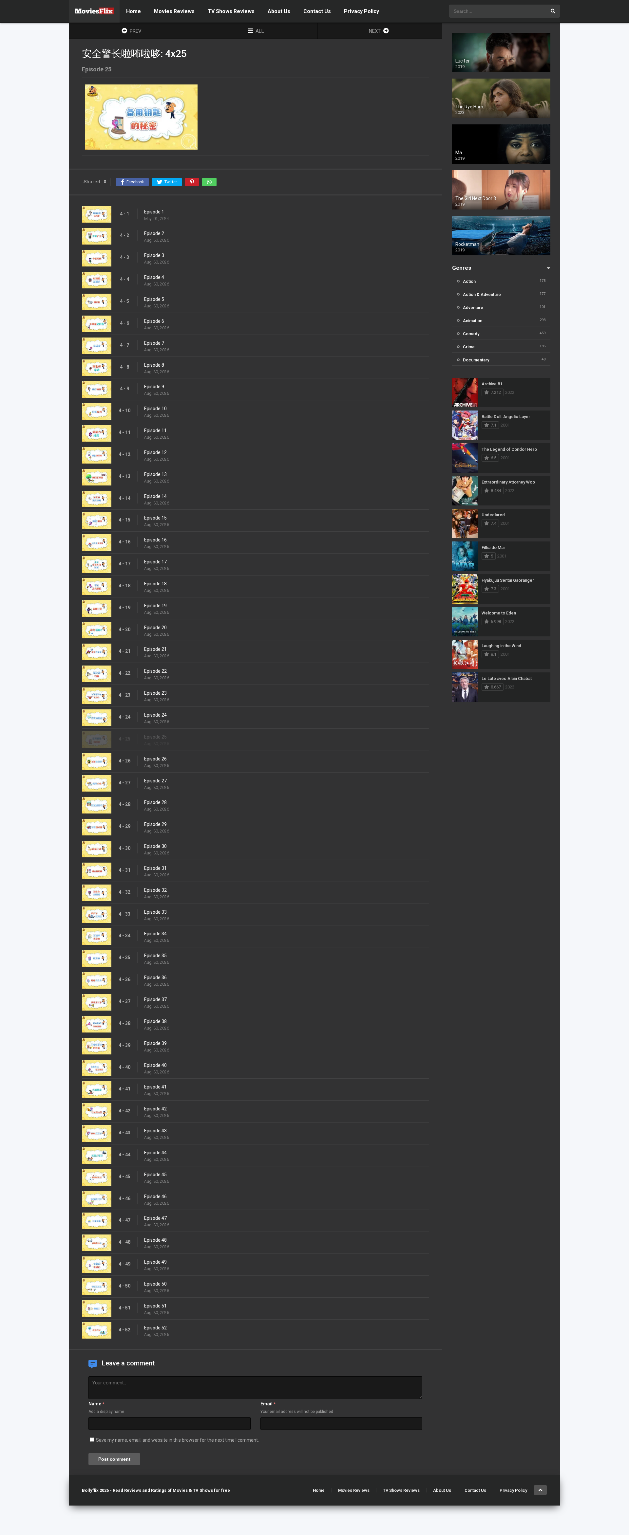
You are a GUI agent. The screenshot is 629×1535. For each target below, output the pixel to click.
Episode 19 (155, 605)
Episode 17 (155, 561)
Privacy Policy (361, 11)
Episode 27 (155, 780)
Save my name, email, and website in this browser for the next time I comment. (177, 1440)
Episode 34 (155, 933)
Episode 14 (155, 496)
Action (469, 281)
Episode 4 (154, 277)
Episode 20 (155, 627)
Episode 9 (154, 386)
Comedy (471, 333)
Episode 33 (155, 912)
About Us (279, 11)
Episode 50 (155, 1284)
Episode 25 (155, 737)
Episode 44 (155, 1152)
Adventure (473, 307)
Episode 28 (155, 802)
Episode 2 (154, 233)
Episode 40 (155, 1065)
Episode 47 (155, 1218)
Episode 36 (155, 977)
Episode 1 (154, 211)
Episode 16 (155, 539)
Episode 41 (155, 1086)
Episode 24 (155, 715)
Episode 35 (155, 955)
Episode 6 (154, 321)
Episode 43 (155, 1130)
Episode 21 (155, 649)
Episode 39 (155, 1043)
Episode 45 (155, 1174)
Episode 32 (155, 890)
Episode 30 (155, 846)
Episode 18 (155, 583)
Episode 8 (154, 365)
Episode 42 (155, 1108)
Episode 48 (155, 1240)
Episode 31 (155, 868)
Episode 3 (154, 255)
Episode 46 (155, 1196)
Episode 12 (155, 452)
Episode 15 (155, 518)
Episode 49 (155, 1262)
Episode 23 (155, 693)
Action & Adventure (482, 294)
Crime (469, 346)
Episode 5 (154, 299)
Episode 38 (155, 1021)
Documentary (476, 359)
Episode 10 (155, 408)
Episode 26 (155, 758)
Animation (472, 320)
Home (133, 11)
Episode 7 (154, 343)
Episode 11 (155, 430)
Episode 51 (155, 1305)
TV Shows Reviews (231, 11)
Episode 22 (155, 671)
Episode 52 (155, 1327)
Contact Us (317, 11)
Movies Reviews (174, 11)
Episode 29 (155, 824)
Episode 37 (155, 999)
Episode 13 (155, 474)
